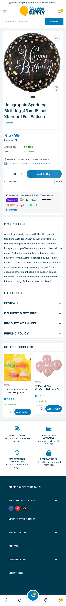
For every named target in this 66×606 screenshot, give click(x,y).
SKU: (6, 151)
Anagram (8, 122)
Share (59, 181)
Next (59, 385)
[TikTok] (31, 508)
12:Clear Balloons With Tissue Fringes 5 (17, 391)
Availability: (10, 146)
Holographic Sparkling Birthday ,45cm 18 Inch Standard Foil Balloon (26, 110)
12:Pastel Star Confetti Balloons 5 (47, 388)
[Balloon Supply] (32, 11)
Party (7, 384)
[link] (28, 357)
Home (6, 29)
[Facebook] (11, 508)
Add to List (32, 205)
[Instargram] (24, 508)
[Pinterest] (17, 508)
